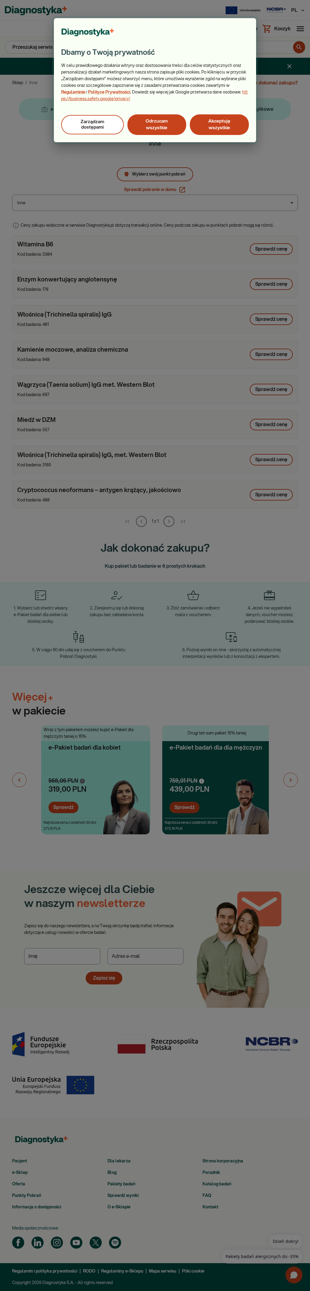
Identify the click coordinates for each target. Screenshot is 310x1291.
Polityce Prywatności (109, 92)
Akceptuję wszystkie (219, 124)
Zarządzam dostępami (92, 125)
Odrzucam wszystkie (157, 124)
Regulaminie (73, 92)
